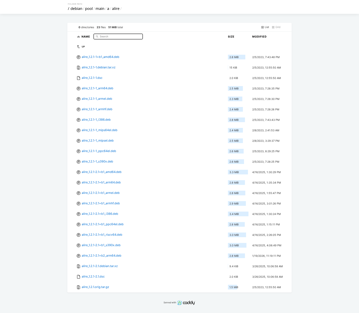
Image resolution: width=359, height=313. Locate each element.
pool (89, 8)
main (100, 8)
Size (231, 36)
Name (86, 36)
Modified (259, 36)
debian (76, 8)
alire (115, 8)
